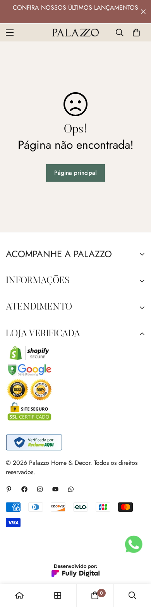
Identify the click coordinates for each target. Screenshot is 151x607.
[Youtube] (55, 489)
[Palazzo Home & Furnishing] (75, 32)
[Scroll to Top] (137, 566)
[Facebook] (24, 489)
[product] (19, 595)
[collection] (58, 595)
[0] (136, 32)
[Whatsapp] (71, 489)
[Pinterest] (9, 489)
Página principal (75, 173)
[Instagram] (40, 489)
